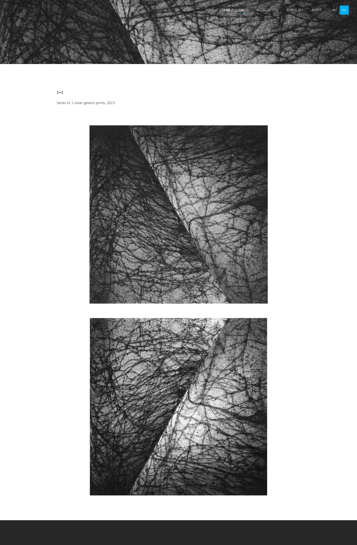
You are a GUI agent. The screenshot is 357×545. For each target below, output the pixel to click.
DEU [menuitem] (334, 10)
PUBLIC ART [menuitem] (295, 10)
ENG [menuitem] (344, 10)
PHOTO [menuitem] (243, 10)
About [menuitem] (316, 10)
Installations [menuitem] (267, 10)
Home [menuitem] (210, 10)
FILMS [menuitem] (226, 10)
